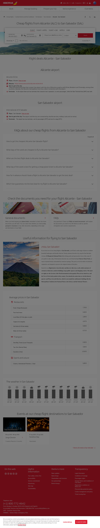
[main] (50, 522)
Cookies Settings (67, 522)
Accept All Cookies (81, 522)
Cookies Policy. (22, 525)
